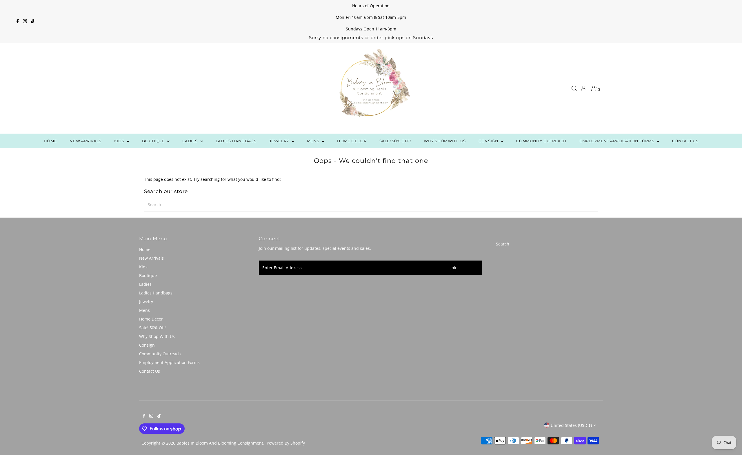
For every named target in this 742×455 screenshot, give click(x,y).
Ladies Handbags (236, 141)
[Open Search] (574, 88)
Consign (489, 141)
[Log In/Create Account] (583, 88)
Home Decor (352, 141)
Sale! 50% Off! (395, 141)
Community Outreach (541, 141)
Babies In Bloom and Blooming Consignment (220, 443)
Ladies (190, 141)
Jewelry (279, 141)
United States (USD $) (571, 425)
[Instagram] (24, 22)
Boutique (154, 141)
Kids (119, 141)
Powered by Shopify (286, 443)
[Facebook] (17, 22)
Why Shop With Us (445, 141)
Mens (313, 141)
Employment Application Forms (617, 141)
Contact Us (685, 141)
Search (502, 244)
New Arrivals (85, 141)
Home (50, 141)
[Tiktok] (33, 22)
